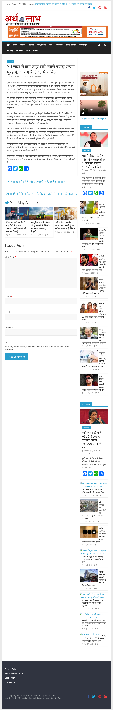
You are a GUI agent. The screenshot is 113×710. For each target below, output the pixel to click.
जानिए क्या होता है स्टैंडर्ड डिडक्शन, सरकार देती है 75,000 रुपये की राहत (92, 440)
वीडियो (35, 50)
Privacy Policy (11, 669)
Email (8, 312)
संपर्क (28, 50)
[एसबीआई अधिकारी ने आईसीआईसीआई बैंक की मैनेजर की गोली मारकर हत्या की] (89, 203)
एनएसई (7, 698)
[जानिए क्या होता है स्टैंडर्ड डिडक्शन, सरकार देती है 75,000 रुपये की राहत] (94, 410)
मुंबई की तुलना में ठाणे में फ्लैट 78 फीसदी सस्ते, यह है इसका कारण (35, 181)
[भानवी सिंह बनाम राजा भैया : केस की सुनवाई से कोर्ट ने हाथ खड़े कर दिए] (89, 278)
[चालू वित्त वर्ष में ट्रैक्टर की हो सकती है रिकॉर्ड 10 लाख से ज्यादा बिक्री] (41, 209)
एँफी (59, 698)
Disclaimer (10, 677)
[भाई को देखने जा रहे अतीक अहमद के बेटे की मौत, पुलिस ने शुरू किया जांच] (89, 255)
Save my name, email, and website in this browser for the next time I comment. (37, 348)
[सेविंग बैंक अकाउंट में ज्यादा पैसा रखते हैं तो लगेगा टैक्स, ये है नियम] (65, 209)
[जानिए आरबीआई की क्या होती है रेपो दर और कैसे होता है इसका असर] (90, 634)
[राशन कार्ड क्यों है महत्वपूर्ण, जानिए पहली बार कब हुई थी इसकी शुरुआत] (93, 594)
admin (25, 76)
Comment (10, 256)
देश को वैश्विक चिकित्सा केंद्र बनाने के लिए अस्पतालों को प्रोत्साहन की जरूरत (41, 193)
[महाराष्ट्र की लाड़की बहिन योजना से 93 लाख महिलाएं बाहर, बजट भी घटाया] (89, 302)
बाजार (15, 44)
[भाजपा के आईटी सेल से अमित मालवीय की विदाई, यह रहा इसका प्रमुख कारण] (89, 229)
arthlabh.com (32, 695)
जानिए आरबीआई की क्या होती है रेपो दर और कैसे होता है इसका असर (94, 638)
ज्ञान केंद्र (10, 50)
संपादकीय (19, 50)
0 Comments (37, 76)
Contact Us (10, 682)
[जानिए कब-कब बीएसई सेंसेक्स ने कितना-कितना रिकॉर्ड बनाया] (89, 570)
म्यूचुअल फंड (41, 44)
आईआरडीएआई (51, 698)
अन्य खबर (59, 44)
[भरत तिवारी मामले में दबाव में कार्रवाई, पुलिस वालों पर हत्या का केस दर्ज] (89, 375)
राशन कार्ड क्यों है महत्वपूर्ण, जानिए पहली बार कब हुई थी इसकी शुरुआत (93, 603)
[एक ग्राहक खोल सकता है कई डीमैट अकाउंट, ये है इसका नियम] (93, 483)
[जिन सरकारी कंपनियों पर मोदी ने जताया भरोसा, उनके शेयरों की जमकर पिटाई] (17, 209)
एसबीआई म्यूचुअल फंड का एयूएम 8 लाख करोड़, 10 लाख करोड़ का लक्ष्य (94, 559)
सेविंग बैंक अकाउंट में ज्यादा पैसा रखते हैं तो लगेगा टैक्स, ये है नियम (65, 225)
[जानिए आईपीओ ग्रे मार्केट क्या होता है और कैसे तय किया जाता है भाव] (89, 527)
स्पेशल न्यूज (83, 44)
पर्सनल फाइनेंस (71, 44)
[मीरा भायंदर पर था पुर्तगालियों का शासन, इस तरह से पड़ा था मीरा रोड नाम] (89, 501)
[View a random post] (105, 45)
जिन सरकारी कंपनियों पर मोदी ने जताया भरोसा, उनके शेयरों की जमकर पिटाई (16, 227)
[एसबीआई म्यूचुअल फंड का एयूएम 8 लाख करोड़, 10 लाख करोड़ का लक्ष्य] (93, 550)
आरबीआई (25, 698)
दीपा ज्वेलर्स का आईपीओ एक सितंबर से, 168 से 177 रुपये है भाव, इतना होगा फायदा (63, 4)
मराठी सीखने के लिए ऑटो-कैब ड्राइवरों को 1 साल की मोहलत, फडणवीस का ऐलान (93, 161)
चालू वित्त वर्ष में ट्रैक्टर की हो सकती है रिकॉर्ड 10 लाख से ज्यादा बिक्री (41, 227)
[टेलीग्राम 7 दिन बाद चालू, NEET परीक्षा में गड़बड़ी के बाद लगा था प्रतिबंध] (89, 351)
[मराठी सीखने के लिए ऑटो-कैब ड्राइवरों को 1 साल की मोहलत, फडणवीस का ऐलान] (94, 133)
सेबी (19, 698)
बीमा (50, 44)
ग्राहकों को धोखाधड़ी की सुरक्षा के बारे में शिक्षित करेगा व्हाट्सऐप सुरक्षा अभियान (94, 623)
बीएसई (14, 698)
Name (8, 296)
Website (9, 327)
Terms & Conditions (14, 673)
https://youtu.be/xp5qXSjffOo (94, 118)
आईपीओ (31, 44)
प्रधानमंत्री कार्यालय (37, 698)
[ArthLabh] (8, 45)
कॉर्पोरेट (22, 44)
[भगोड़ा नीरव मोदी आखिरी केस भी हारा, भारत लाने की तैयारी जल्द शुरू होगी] (89, 328)
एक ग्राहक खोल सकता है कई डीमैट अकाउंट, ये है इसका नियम (93, 491)
